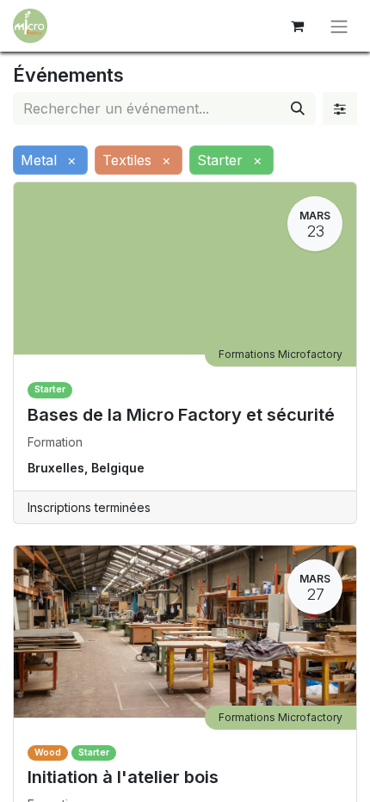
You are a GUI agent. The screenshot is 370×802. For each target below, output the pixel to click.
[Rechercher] (298, 108)
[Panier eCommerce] (297, 26)
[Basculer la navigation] (339, 26)
